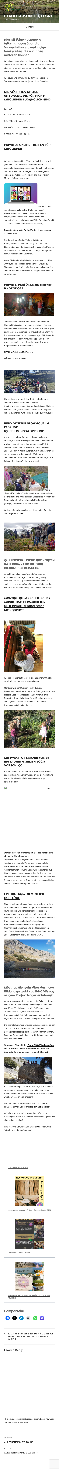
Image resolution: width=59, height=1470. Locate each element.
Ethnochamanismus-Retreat (19, 1252)
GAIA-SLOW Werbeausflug (40, 1045)
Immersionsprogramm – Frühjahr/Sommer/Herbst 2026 (29, 1210)
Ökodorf (20, 1336)
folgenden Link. (16, 513)
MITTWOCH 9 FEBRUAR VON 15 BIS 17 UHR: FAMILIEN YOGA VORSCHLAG (26, 761)
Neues (11, 1336)
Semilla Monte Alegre (28, 16)
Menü (31, 26)
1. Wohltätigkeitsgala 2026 (18, 1167)
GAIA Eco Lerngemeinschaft (23, 1334)
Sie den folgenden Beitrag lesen (35, 1106)
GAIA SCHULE (47, 1334)
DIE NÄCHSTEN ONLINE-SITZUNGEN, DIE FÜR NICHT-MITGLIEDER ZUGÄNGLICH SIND (27, 96)
